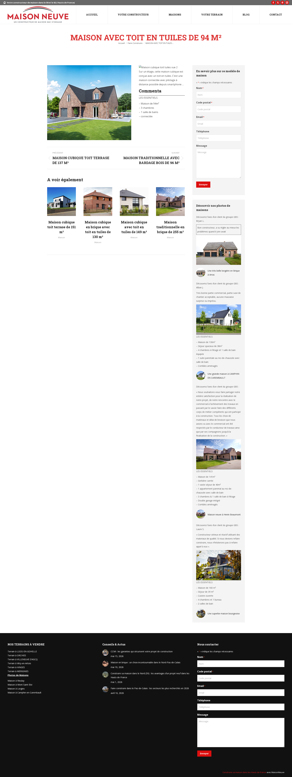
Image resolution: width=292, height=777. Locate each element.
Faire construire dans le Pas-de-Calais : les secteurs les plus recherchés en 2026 (150, 688)
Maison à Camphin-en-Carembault (24, 692)
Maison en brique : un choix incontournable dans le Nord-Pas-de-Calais (145, 662)
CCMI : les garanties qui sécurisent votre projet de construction (142, 651)
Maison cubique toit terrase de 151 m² (61, 227)
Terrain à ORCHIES (17, 655)
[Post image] (61, 201)
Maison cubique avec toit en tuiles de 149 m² (134, 227)
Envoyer (203, 184)
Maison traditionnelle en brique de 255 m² (170, 227)
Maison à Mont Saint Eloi (20, 684)
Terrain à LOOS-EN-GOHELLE (22, 651)
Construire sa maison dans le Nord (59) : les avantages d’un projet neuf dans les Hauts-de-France (150, 675)
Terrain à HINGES (16, 667)
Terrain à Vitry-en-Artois (19, 663)
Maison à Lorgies (16, 688)
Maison (61, 237)
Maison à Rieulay (16, 680)
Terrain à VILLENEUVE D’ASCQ (23, 659)
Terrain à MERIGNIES (18, 671)
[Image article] (105, 653)
